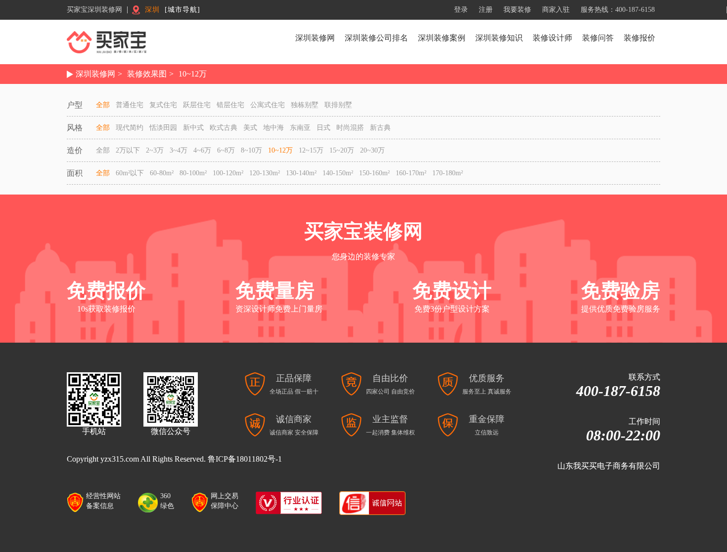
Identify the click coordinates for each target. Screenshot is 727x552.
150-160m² (374, 173)
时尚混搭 (350, 127)
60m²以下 (130, 173)
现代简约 (129, 127)
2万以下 (128, 150)
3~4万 (178, 150)
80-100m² (193, 173)
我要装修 (517, 9)
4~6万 (202, 150)
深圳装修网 (315, 38)
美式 (250, 127)
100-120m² (228, 173)
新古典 (380, 127)
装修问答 (598, 38)
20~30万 (372, 150)
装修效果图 (147, 74)
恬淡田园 (163, 127)
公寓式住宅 (267, 105)
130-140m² (301, 173)
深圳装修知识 (499, 38)
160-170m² (411, 173)
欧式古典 (223, 127)
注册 (486, 9)
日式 (323, 127)
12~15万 (311, 150)
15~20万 (341, 150)
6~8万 (226, 150)
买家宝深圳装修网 (94, 9)
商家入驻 (556, 9)
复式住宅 (163, 105)
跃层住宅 (197, 105)
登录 (461, 9)
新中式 (193, 127)
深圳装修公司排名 (376, 38)
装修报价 (639, 38)
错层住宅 (230, 105)
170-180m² (447, 173)
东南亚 (300, 127)
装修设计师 (552, 38)
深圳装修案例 (441, 38)
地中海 (273, 127)
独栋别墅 (304, 105)
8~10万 (251, 150)
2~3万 (155, 150)
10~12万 (193, 74)
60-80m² (162, 173)
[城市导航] (182, 9)
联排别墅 (338, 105)
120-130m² (264, 173)
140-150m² (337, 173)
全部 (103, 105)
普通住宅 (129, 105)
